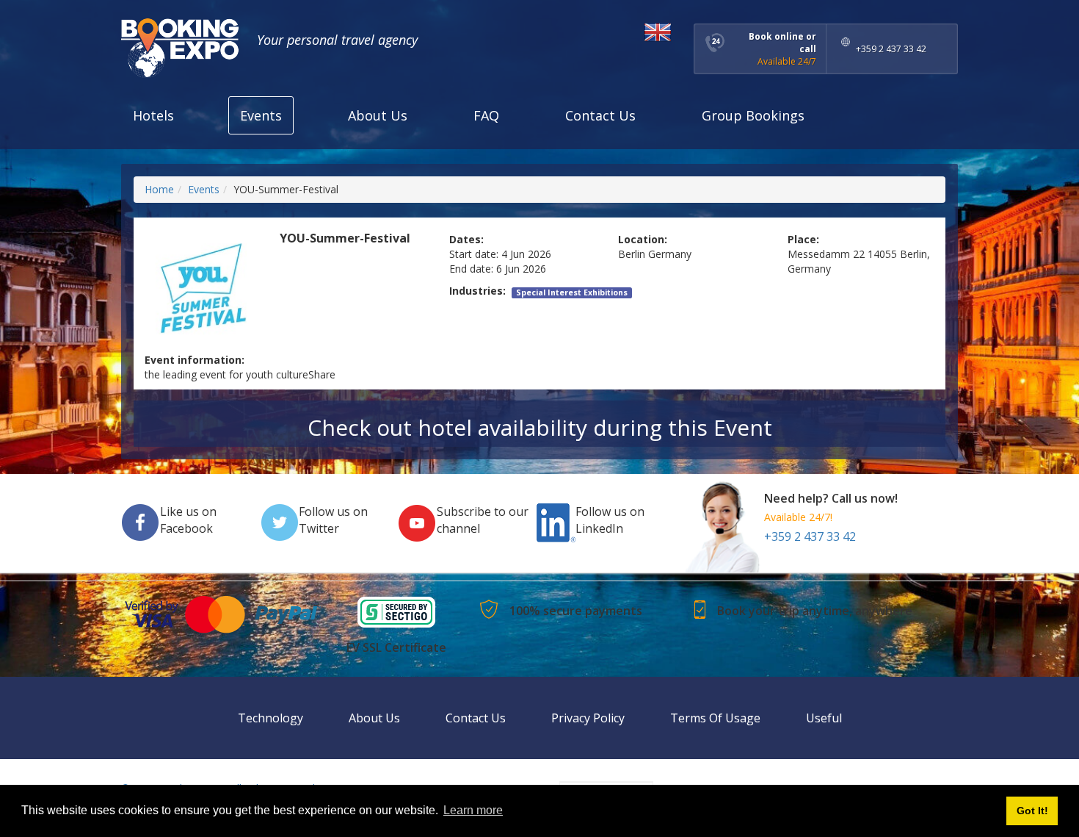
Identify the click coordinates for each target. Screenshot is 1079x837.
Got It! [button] (1032, 810)
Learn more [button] (473, 810)
